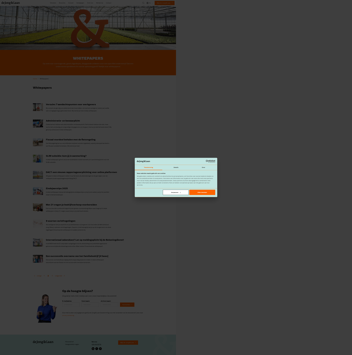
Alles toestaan (202, 192)
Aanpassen (174, 192)
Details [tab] (176, 167)
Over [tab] (203, 167)
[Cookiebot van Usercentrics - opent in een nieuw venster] (207, 161)
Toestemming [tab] (148, 167)
